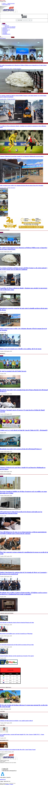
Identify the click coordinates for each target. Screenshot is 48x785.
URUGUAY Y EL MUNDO (10, 26)
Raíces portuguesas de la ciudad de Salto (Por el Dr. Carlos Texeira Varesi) (17, 749)
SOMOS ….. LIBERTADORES (8, 3)
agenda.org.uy (3, 779)
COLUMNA (4, 33)
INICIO (3, 23)
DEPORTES (4, 28)
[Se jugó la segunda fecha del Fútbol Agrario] (10, 368)
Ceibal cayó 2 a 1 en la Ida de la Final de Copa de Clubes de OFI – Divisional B (23, 430)
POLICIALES (5, 30)
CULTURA (4, 31)
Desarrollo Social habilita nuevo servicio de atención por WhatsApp (16, 633)
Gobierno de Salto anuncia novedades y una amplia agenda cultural (16, 720)
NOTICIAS (4, 24)
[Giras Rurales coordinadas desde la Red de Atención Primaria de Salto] (4, 620)
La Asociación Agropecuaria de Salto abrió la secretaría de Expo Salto (17, 644)
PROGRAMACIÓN (6, 4)
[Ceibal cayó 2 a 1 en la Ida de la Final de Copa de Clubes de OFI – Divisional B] (10, 427)
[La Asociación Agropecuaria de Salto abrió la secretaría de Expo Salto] (4, 642)
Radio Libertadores (17, 68)
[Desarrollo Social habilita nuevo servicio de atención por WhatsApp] (4, 631)
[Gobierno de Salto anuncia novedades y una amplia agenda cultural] (4, 718)
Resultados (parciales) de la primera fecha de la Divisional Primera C (21, 449)
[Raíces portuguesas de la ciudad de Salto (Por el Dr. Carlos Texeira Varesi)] (4, 747)
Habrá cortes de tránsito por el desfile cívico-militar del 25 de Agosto (20, 349)
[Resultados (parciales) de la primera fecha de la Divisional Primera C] (10, 446)
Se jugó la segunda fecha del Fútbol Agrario (13, 371)
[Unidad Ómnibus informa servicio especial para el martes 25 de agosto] (4, 653)
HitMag (11, 784)
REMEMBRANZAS (6, 34)
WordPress (7, 784)
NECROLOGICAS (6, 29)
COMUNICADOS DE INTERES (8, 27)
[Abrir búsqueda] (0, 36)
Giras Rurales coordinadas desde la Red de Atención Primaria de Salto (17, 622)
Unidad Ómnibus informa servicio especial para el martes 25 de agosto (17, 655)
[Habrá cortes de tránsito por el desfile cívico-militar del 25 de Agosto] (10, 346)
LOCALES (7, 25)
